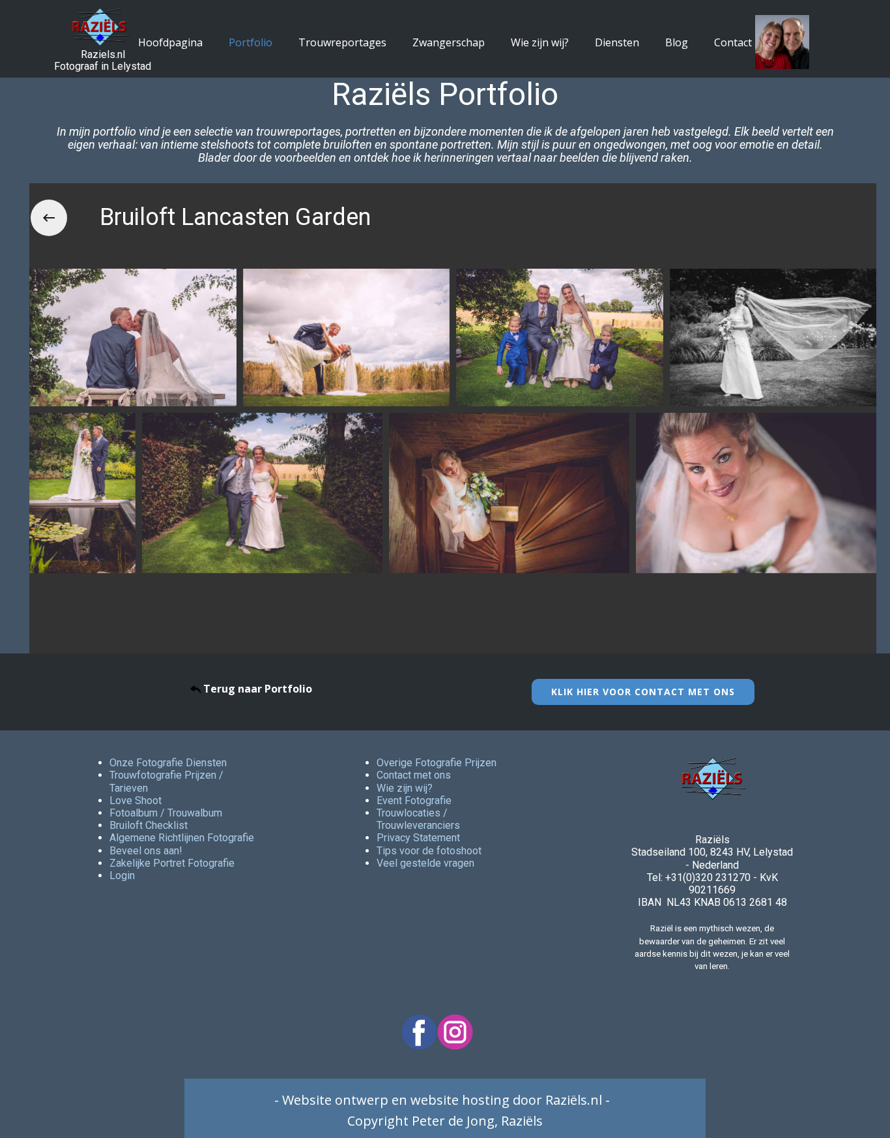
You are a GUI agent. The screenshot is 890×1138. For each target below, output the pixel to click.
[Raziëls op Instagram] (455, 1032)
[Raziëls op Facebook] (419, 1032)
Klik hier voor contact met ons (643, 691)
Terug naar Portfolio (256, 688)
